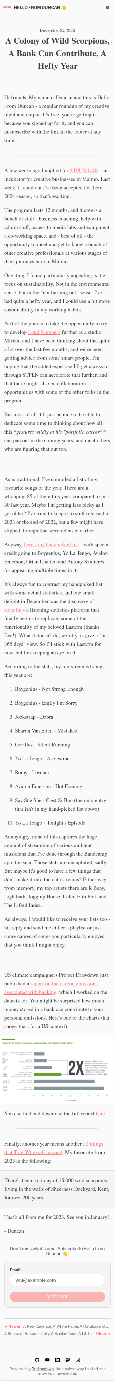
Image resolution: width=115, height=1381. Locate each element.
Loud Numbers (44, 331)
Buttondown (43, 1369)
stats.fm (13, 609)
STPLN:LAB (84, 170)
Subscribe (57, 1297)
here (100, 1113)
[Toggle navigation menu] (107, 7)
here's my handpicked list (51, 544)
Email (16, 1270)
